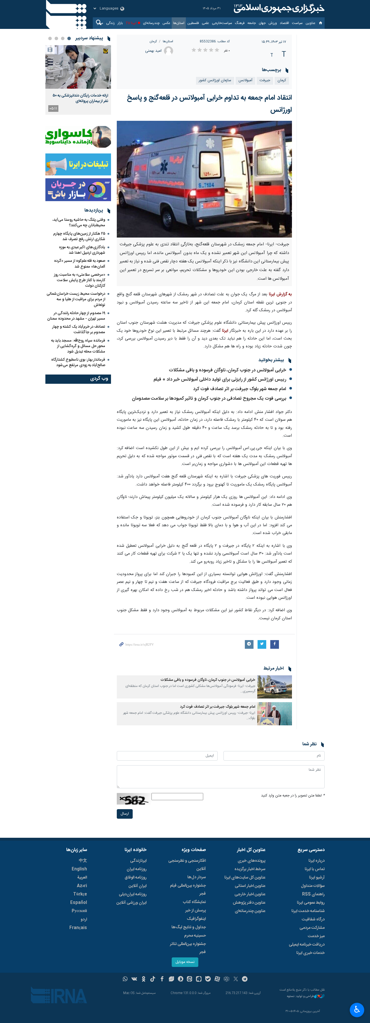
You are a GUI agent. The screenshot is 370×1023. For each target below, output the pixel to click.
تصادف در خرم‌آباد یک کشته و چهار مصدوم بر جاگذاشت (78, 330)
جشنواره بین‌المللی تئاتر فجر (188, 948)
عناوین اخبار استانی (250, 886)
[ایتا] (190, 979)
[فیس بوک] (162, 979)
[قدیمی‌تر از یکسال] (274, 686)
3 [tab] (56, 38)
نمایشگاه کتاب (194, 902)
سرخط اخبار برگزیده (249, 869)
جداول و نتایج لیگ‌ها (188, 927)
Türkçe (80, 894)
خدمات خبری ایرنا (310, 953)
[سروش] (180, 979)
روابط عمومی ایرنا (311, 902)
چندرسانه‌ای (151, 23)
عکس (166, 23)
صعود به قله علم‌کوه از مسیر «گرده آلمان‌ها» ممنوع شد (79, 264)
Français (78, 927)
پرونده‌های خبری (251, 860)
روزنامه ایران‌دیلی (133, 894)
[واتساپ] (125, 979)
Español (78, 902)
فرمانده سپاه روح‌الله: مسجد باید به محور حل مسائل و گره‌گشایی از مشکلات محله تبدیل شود (78, 346)
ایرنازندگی (138, 860)
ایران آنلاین (138, 886)
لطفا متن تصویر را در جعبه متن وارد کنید (293, 795)
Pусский (79, 911)
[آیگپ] (199, 979)
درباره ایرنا (316, 860)
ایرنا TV (131, 23)
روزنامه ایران (137, 869)
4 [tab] (50, 38)
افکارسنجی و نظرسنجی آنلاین (187, 864)
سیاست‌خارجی (222, 23)
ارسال (125, 814)
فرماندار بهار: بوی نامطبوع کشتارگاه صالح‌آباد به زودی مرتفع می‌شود (78, 362)
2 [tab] (62, 38)
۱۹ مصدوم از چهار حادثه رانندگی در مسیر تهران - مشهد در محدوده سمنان (76, 316)
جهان (262, 23)
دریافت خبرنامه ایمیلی (307, 944)
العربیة (82, 877)
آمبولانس (245, 80)
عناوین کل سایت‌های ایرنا (244, 877)
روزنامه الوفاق (136, 877)
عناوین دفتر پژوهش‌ (249, 902)
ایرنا (278, 8)
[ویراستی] (171, 979)
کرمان (153, 41)
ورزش (273, 23)
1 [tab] (69, 38)
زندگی (110, 23)
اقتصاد (284, 23)
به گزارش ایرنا (280, 294)
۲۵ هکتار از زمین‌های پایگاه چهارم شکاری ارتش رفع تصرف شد (79, 236)
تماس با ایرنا (315, 869)
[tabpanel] (78, 80)
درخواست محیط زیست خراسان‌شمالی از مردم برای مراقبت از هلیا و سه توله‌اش (76, 299)
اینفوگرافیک (196, 918)
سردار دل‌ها (196, 877)
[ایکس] (236, 979)
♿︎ (357, 1009)
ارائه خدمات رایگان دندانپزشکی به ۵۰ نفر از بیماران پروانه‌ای (80, 98)
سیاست (297, 23)
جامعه (251, 23)
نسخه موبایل (185, 962)
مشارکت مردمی (312, 927)
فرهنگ (240, 23)
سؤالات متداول (313, 886)
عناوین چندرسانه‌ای (250, 911)
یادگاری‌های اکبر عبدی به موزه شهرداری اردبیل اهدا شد (82, 250)
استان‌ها (178, 23)
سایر (100, 23)
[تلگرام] (245, 979)
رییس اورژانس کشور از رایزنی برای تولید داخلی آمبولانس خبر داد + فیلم (219, 379)
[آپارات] (217, 979)
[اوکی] (143, 979)
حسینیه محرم (195, 935)
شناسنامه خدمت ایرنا (308, 911)
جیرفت (265, 80)
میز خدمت (316, 936)
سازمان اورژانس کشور (215, 80)
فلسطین (193, 23)
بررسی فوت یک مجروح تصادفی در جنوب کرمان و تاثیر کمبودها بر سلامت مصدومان (209, 399)
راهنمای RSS (313, 894)
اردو (84, 919)
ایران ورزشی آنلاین (131, 902)
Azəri (82, 886)
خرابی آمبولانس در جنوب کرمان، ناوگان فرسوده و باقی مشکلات (227, 370)
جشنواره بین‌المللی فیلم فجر (188, 889)
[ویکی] (134, 979)
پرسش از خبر (195, 910)
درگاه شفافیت (313, 919)
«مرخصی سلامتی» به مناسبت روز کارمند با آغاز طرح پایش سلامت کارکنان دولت (79, 280)
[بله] (208, 979)
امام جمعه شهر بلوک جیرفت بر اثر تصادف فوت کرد (239, 389)
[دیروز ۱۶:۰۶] (78, 67)
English (79, 869)
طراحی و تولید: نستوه (300, 996)
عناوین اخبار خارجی (249, 894)
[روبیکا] (226, 979)
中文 (83, 860)
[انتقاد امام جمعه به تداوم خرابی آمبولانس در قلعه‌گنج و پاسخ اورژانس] (204, 179)
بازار (120, 23)
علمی (205, 23)
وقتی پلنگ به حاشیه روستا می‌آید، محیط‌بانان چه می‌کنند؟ (79, 223)
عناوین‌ (310, 23)
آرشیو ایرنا (317, 877)
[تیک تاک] (153, 979)
